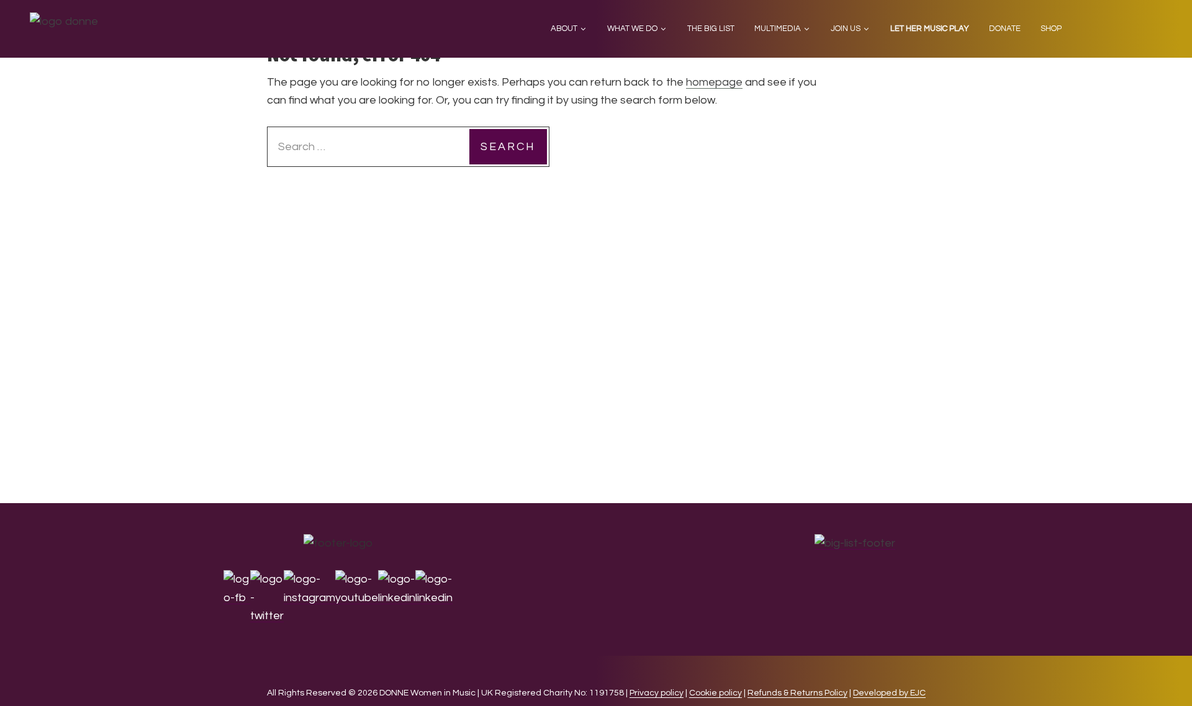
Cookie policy (715, 693)
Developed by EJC (889, 693)
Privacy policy (657, 693)
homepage (714, 82)
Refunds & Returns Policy (797, 693)
